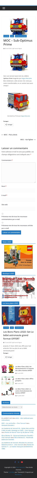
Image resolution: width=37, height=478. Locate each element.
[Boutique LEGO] (18, 287)
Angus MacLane (27, 78)
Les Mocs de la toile (21, 36)
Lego (12, 36)
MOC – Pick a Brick (10, 135)
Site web (5, 205)
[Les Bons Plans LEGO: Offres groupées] (8, 381)
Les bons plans (19, 327)
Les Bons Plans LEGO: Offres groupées (24, 380)
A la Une (6, 36)
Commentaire (7, 160)
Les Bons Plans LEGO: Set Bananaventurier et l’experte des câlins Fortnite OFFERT (24, 368)
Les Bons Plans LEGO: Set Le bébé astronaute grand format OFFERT (18, 335)
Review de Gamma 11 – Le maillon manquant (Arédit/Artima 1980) (18, 447)
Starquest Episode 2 (8, 425)
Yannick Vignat (18, 48)
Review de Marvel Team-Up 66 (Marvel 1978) (19, 432)
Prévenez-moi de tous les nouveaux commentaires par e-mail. (14, 218)
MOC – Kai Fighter (26, 140)
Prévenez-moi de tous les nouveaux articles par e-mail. (17, 226)
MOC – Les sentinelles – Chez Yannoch (14, 423)
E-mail (4, 195)
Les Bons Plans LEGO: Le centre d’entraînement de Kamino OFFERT (23, 391)
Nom (4, 186)
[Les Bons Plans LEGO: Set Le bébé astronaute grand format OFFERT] (18, 315)
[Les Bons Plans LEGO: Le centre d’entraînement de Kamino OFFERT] (8, 392)
